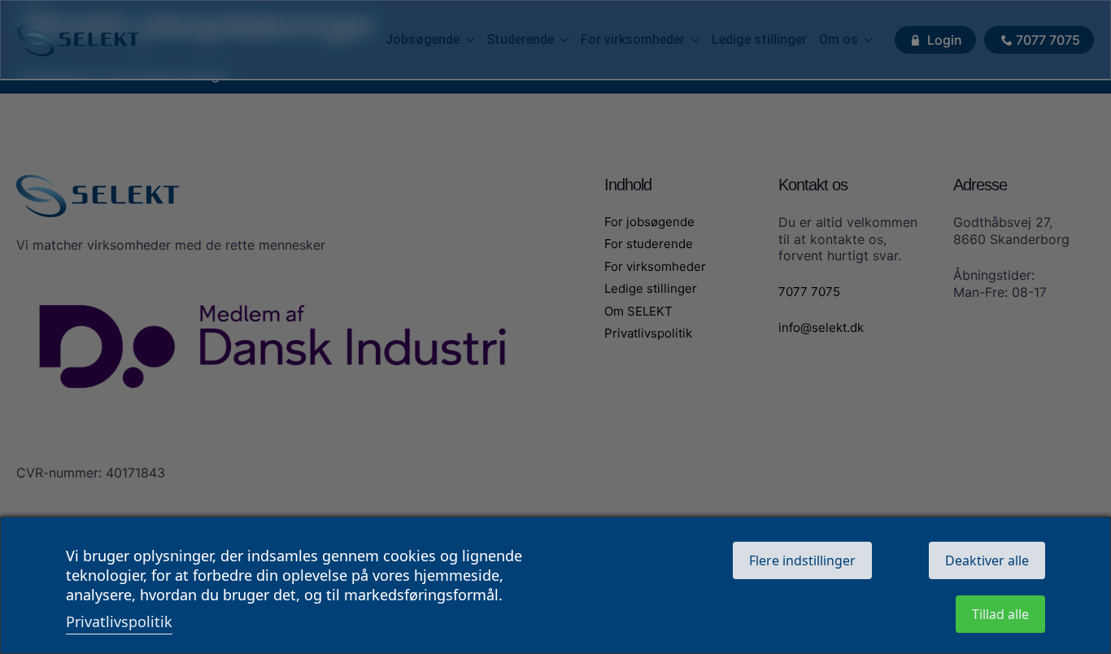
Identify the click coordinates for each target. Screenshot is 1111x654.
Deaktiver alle (987, 560)
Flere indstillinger (802, 560)
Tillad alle (1000, 614)
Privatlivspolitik (119, 621)
